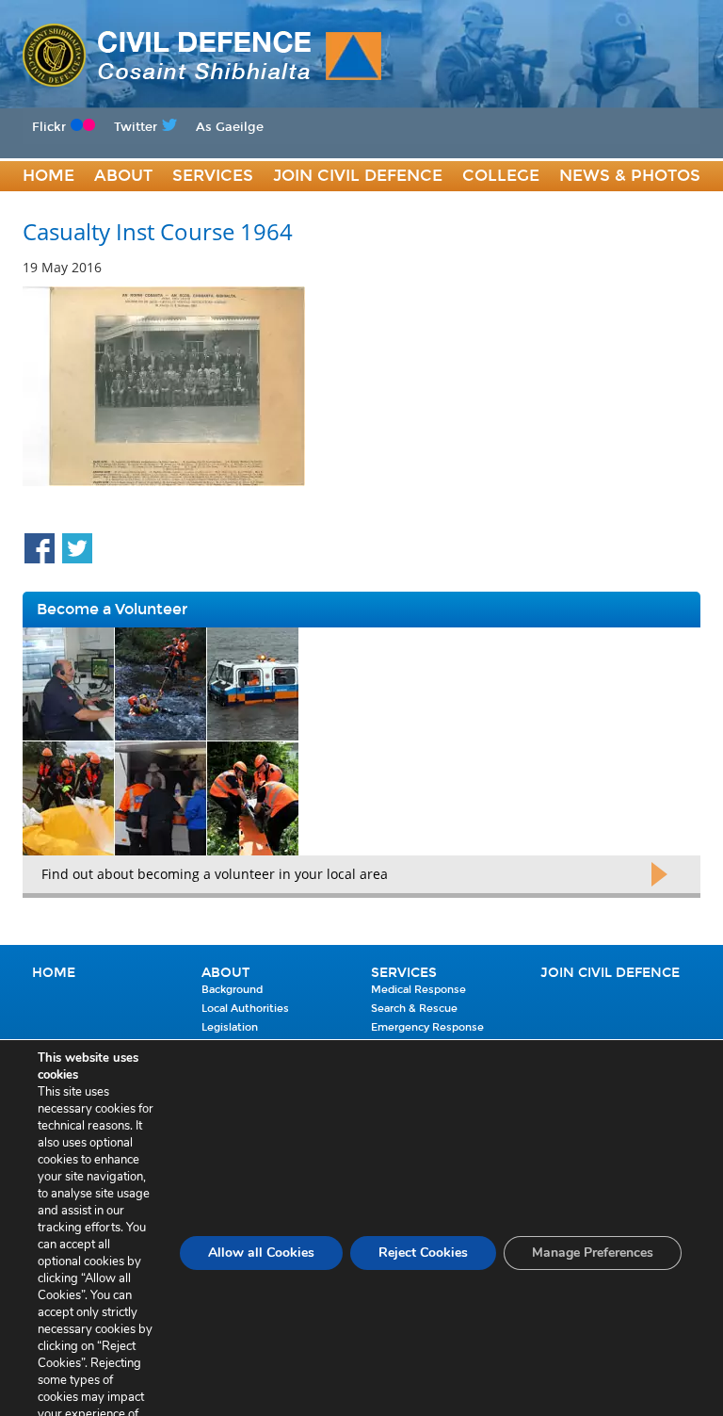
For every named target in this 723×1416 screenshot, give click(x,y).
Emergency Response (427, 1027)
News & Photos (629, 176)
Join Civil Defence (357, 176)
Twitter (135, 127)
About (123, 176)
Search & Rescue (414, 1008)
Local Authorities (245, 1008)
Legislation (229, 1027)
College (500, 176)
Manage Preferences (592, 1252)
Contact (63, 207)
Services (212, 176)
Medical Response (418, 990)
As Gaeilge (230, 127)
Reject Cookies (423, 1252)
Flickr (49, 127)
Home (48, 176)
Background (232, 990)
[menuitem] (48, 176)
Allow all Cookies (261, 1252)
